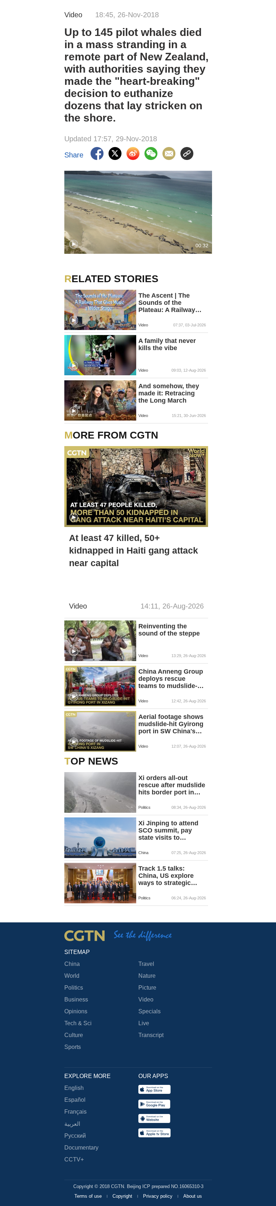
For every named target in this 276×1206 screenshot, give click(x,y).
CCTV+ (74, 1159)
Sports (72, 1047)
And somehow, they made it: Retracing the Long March (168, 393)
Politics (73, 988)
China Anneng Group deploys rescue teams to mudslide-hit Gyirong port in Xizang (171, 678)
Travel (146, 964)
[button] (74, 244)
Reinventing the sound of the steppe (169, 630)
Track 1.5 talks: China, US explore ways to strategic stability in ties (166, 875)
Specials (149, 1011)
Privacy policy (158, 1196)
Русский (75, 1136)
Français (75, 1112)
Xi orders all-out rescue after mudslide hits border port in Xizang (171, 785)
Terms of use (88, 1196)
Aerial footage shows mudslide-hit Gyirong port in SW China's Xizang (170, 724)
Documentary (81, 1148)
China (72, 964)
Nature (147, 976)
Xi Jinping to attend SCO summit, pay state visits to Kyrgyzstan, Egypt (168, 830)
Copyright (123, 1196)
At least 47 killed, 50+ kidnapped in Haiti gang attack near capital (133, 550)
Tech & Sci (78, 1023)
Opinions (75, 1011)
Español (75, 1100)
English (74, 1088)
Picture (147, 988)
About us (192, 1196)
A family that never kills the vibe (167, 344)
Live (143, 1023)
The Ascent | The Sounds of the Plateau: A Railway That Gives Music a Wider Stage (167, 302)
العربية (72, 1124)
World (71, 976)
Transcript (151, 1035)
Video (145, 999)
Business (76, 999)
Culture (73, 1035)
